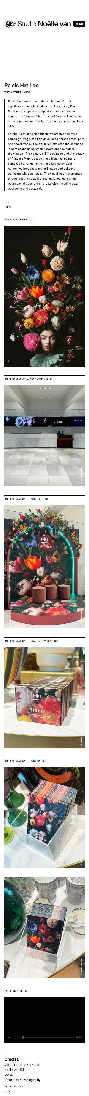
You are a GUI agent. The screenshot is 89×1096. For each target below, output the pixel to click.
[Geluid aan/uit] (9, 1037)
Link (7, 1091)
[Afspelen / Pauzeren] (9, 361)
